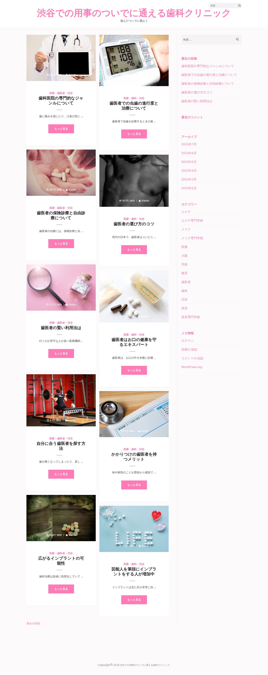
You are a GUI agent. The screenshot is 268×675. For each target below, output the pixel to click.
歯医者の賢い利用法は (61, 327)
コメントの (192, 358)
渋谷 (70, 93)
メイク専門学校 (192, 238)
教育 (184, 273)
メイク (186, 229)
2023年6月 (189, 153)
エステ (186, 212)
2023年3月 (189, 179)
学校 (184, 264)
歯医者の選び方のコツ (134, 224)
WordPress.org (191, 367)
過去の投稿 (33, 623)
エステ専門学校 (192, 220)
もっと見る (61, 128)
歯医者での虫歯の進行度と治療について (209, 75)
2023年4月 (189, 170)
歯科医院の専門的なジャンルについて (207, 66)
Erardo (72, 74)
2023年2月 (189, 188)
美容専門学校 (190, 317)
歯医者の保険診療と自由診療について (207, 83)
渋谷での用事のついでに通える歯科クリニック (134, 13)
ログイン (187, 340)
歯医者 (61, 93)
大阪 (184, 255)
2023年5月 (189, 162)
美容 (184, 308)
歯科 (134, 98)
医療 (52, 93)
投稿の (189, 349)
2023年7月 (189, 144)
